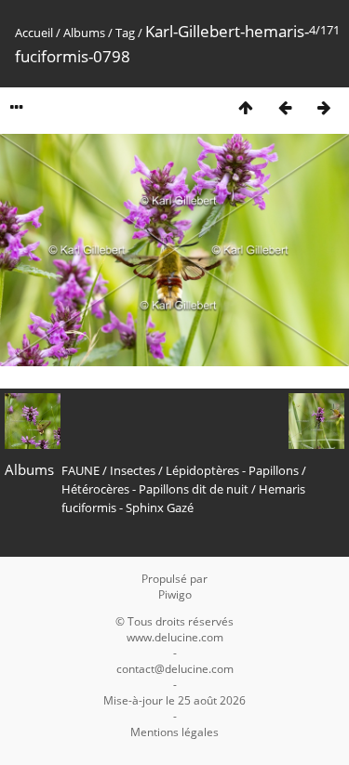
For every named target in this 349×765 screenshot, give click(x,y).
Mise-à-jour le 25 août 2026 (174, 700)
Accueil (34, 32)
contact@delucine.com (175, 669)
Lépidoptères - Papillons (232, 470)
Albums (84, 32)
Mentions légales (174, 732)
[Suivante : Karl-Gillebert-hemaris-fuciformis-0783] (323, 107)
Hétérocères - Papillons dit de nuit (154, 489)
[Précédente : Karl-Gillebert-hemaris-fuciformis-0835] (284, 107)
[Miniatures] (245, 107)
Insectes (132, 470)
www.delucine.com (175, 637)
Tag (125, 32)
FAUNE (80, 470)
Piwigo (175, 594)
